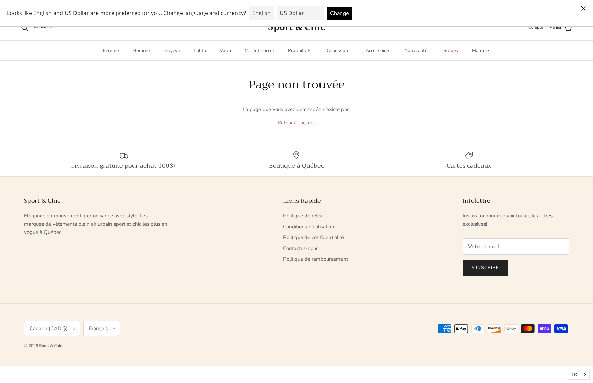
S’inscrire (485, 268)
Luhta (200, 50)
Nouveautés (417, 50)
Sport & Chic (50, 345)
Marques (481, 50)
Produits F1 (300, 50)
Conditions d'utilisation (308, 226)
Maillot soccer (259, 50)
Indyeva (171, 50)
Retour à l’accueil (297, 122)
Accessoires (378, 50)
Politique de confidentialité (313, 237)
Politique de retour (304, 215)
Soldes (450, 50)
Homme (141, 50)
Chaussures (339, 50)
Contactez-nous (300, 248)
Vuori (225, 50)
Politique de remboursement (315, 258)
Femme (111, 50)
